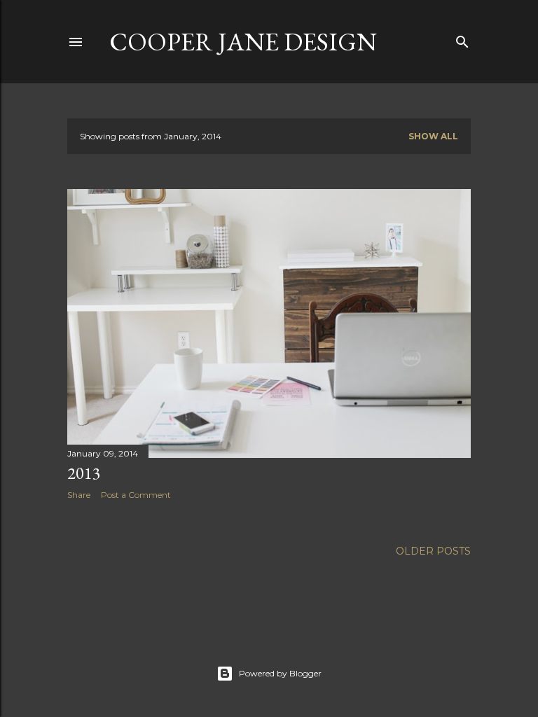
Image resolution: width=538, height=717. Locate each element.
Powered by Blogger (280, 673)
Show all (433, 136)
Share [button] (78, 494)
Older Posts (433, 551)
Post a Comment (136, 494)
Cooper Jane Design (243, 41)
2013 (84, 473)
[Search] (462, 39)
